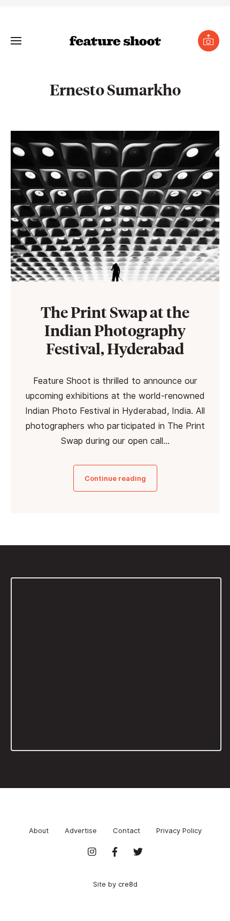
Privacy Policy (179, 830)
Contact (126, 830)
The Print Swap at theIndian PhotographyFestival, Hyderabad (115, 330)
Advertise (81, 830)
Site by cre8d (115, 884)
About (39, 830)
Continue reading (115, 478)
